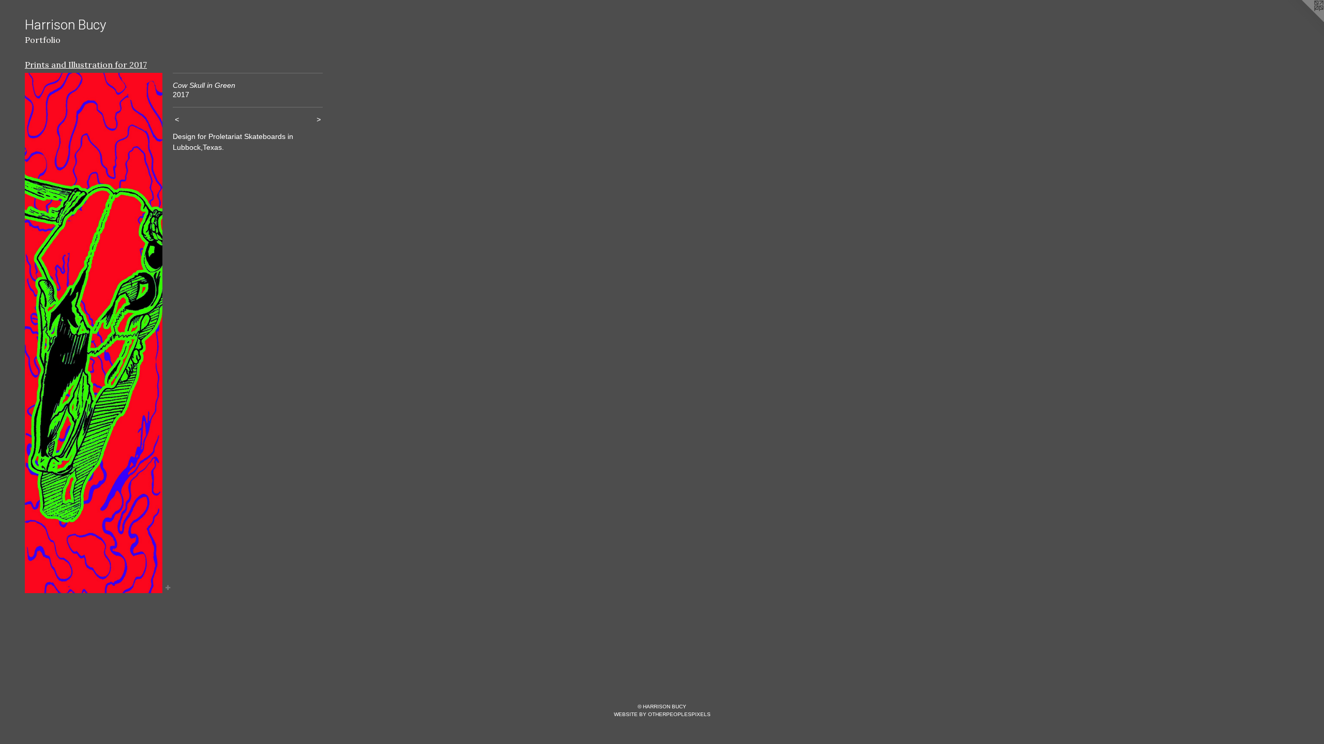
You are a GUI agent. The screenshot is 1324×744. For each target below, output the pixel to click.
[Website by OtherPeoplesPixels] (1303, 20)
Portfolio (43, 40)
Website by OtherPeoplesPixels (662, 714)
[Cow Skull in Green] (93, 333)
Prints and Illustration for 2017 (86, 64)
